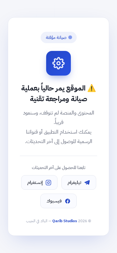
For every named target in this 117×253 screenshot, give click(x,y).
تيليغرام (74, 182)
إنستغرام (35, 182)
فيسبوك (54, 201)
